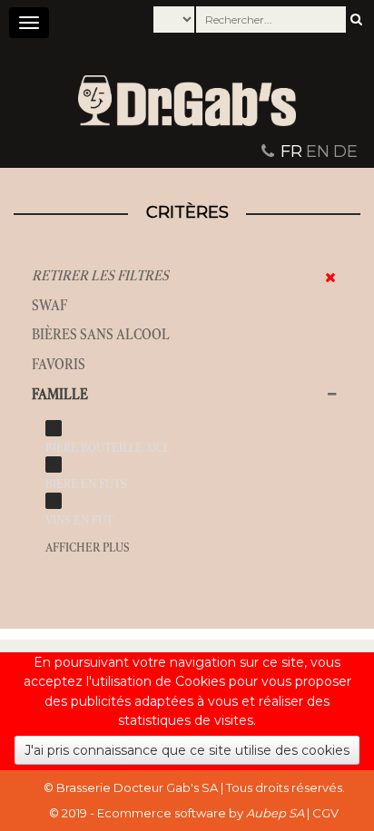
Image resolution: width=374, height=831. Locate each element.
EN (318, 151)
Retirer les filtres (100, 275)
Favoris (58, 364)
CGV (325, 813)
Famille (60, 394)
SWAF (49, 305)
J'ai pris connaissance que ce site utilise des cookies (187, 750)
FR (291, 151)
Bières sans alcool (101, 334)
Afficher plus (87, 547)
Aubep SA (275, 813)
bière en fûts (86, 484)
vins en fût (79, 520)
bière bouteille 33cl (107, 447)
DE (345, 151)
